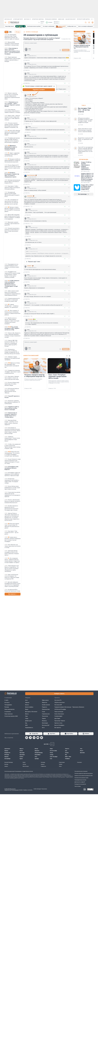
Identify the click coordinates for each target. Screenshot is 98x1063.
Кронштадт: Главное (60, 720)
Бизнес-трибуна (29, 707)
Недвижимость (29, 727)
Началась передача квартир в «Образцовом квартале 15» (34, 375)
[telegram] (30, 737)
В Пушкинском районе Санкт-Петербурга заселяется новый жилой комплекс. (33, 379)
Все (6, 32)
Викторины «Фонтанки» (31, 711)
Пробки (49, 22)
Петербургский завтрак (83, 19)
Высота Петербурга (59, 725)
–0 (68, 60)
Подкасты (44, 707)
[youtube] (37, 737)
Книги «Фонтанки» (59, 714)
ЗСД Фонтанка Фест (70, 19)
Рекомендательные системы (80, 779)
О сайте (6, 700)
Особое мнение (46, 704)
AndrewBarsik (29, 196)
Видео (26, 709)
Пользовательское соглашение (81, 771)
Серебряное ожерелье (38, 19)
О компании (8, 711)
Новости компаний (30, 355)
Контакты (7, 702)
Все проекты (58, 727)
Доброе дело (28, 720)
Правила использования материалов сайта (84, 775)
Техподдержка (8, 704)
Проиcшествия (46, 709)
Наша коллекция (59, 711)
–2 (68, 83)
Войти (29, 49)
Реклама (7, 707)
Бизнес (27, 704)
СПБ (10, 32)
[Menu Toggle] (5, 22)
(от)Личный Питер (18, 19)
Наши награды (78, 786)
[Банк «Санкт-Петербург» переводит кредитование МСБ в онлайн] (59, 365)
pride (28, 94)
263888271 (29, 265)
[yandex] (41, 737)
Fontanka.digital (58, 716)
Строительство (46, 714)
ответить (27, 60)
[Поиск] (85, 22)
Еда (26, 723)
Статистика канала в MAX (11, 716)
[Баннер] (20, 26)
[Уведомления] (89, 22)
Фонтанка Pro (58, 700)
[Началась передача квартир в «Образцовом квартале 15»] (35, 365)
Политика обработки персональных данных (84, 773)
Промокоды (83, 159)
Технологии (45, 716)
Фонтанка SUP (8, 19)
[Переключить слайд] (93, 38)
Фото (43, 727)
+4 (64, 327)
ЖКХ (26, 725)
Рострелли (30, 319)
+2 (64, 184)
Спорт (43, 711)
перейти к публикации (32, 31)
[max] (26, 737)
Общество (44, 702)
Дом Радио (57, 718)
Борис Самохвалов (31, 175)
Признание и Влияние (51, 19)
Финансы (44, 720)
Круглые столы (58, 723)
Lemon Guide (61, 19)
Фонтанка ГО (27, 19)
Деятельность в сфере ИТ (80, 782)
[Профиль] (92, 22)
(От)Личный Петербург (60, 709)
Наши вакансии (9, 714)
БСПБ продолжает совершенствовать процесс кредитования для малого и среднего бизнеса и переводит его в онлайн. (58, 382)
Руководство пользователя (80, 784)
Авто (26, 700)
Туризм (44, 718)
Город (26, 718)
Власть (27, 714)
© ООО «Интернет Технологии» (40, 788)
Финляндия (45, 723)
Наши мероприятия (9, 709)
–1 (68, 160)
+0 (64, 60)
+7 (64, 316)
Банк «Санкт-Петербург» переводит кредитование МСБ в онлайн (57, 376)
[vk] (34, 737)
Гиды (26, 716)
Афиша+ (27, 702)
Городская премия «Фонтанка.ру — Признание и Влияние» (69, 707)
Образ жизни (45, 700)
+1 (64, 140)
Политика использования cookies (81, 777)
